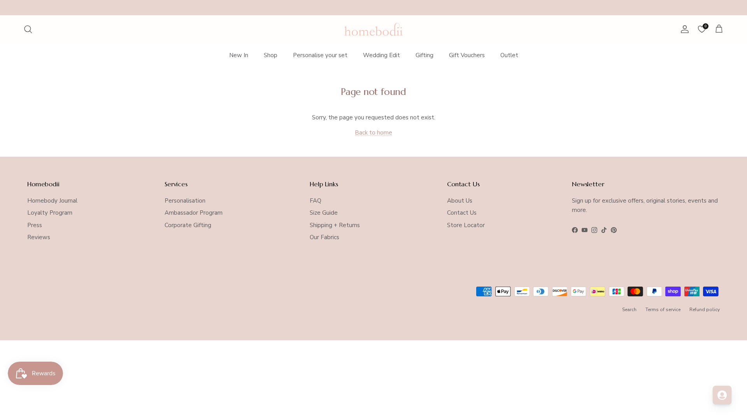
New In (238, 55)
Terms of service (662, 309)
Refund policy (704, 309)
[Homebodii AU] (373, 29)
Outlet (509, 55)
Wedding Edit (381, 55)
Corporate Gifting (188, 225)
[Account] (683, 29)
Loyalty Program (49, 213)
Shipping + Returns (335, 225)
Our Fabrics (324, 237)
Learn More (434, 8)
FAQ (315, 201)
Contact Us (462, 213)
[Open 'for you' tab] (722, 395)
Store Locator (466, 225)
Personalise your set (320, 55)
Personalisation (185, 201)
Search (629, 309)
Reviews (38, 237)
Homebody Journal (52, 201)
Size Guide (324, 213)
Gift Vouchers (467, 55)
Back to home (373, 132)
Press (34, 225)
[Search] (28, 29)
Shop (270, 55)
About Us (459, 201)
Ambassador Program (194, 213)
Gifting (424, 55)
